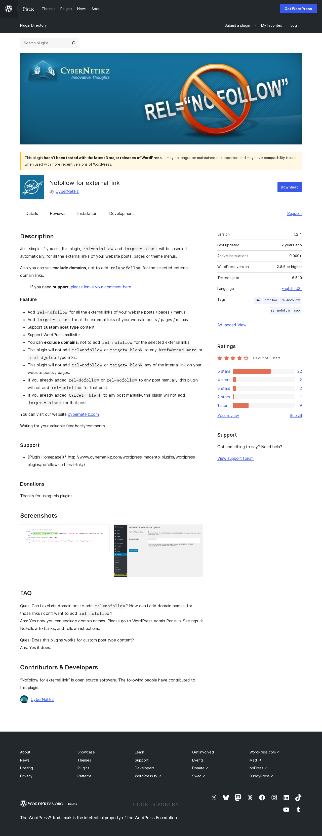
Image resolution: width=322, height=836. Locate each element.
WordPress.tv (148, 776)
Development (121, 213)
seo (297, 310)
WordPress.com (265, 752)
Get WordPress (298, 9)
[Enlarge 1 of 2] (102, 531)
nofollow (271, 300)
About (25, 752)
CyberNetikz (67, 191)
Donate (200, 768)
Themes (84, 760)
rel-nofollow (290, 300)
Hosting (26, 768)
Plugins (83, 768)
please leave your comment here (101, 286)
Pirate (72, 804)
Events (198, 760)
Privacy (26, 776)
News (24, 760)
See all (296, 415)
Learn (139, 752)
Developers (144, 768)
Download (290, 187)
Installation (87, 213)
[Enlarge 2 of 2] (196, 531)
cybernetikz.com (83, 414)
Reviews (57, 213)
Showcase (86, 752)
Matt (255, 760)
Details (31, 213)
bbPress (259, 768)
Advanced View (232, 324)
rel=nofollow (280, 310)
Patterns (84, 776)
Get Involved (203, 752)
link (258, 300)
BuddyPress (262, 776)
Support (294, 213)
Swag (199, 776)
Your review (228, 415)
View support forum (235, 458)
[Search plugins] (73, 43)
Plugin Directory (33, 25)
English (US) (292, 288)
